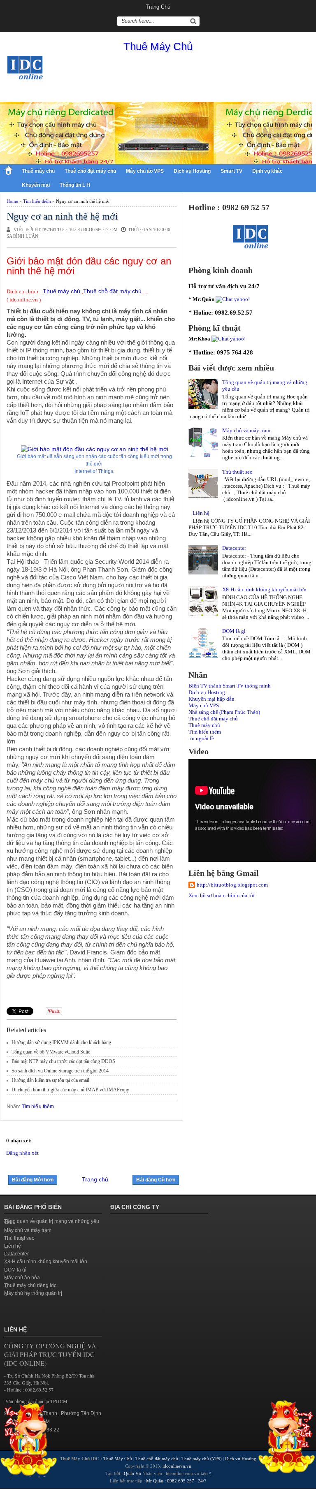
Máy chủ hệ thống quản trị (33, 1293)
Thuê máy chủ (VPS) (201, 1458)
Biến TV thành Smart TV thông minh (229, 686)
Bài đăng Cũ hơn (155, 1180)
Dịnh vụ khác (267, 171)
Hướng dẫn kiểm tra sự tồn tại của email (50, 1080)
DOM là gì (234, 631)
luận (32, 236)
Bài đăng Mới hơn (32, 1180)
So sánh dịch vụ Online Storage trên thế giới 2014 (60, 1071)
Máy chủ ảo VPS (145, 171)
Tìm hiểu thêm (37, 201)
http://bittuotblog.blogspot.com (232, 885)
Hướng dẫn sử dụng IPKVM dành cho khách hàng (61, 1042)
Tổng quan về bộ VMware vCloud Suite (51, 1052)
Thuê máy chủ (38, 171)
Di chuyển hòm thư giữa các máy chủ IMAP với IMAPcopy (70, 1090)
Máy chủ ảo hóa (22, 1278)
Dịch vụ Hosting (192, 171)
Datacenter (234, 548)
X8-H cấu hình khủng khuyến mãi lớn (264, 589)
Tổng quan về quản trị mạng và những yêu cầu (51, 1221)
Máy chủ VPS (203, 705)
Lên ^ (205, 1473)
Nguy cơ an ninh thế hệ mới (62, 216)
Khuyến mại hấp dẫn (211, 699)
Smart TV (231, 171)
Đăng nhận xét (22, 1153)
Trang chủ (158, 7)
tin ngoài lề (201, 738)
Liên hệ (201, 513)
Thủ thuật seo (237, 472)
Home (12, 201)
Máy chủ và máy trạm (246, 430)
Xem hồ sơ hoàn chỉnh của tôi (221, 895)
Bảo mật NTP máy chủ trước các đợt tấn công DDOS (63, 1061)
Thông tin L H (75, 185)
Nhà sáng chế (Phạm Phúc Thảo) (224, 712)
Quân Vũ (132, 1473)
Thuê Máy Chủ (158, 46)
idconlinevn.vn (177, 1466)
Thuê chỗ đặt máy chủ (90, 171)
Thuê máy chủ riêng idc (30, 1285)
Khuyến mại (36, 185)
